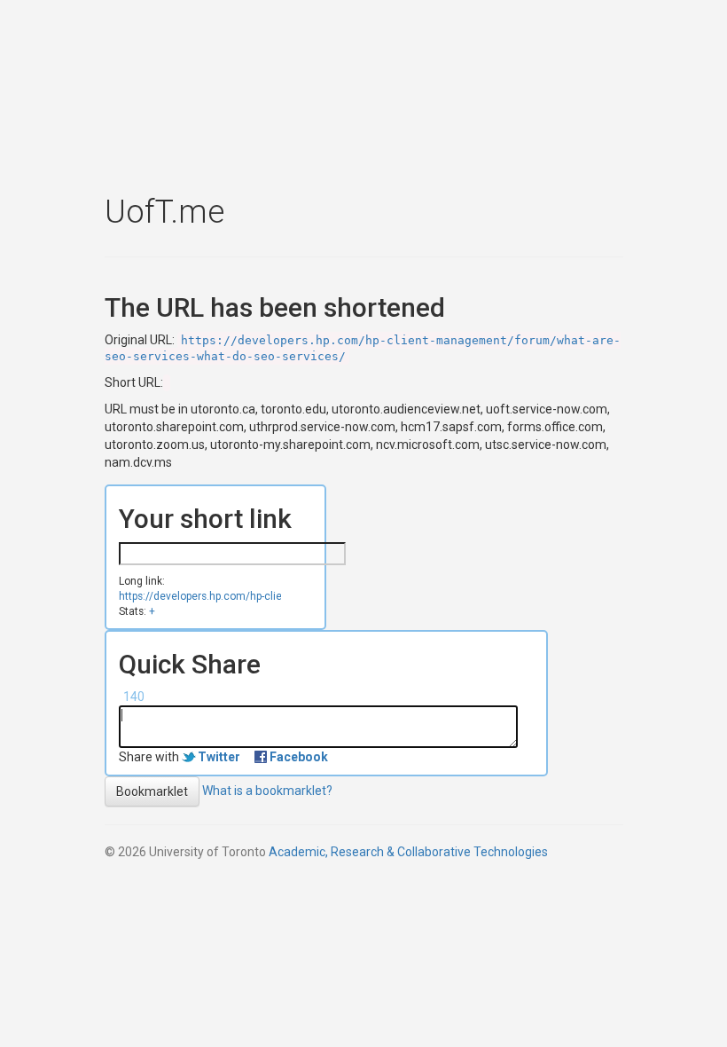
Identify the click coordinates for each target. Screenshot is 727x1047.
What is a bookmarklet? (267, 790)
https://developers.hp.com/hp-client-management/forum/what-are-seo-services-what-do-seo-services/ (200, 596)
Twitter (219, 757)
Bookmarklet (152, 791)
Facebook (299, 757)
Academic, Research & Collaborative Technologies (408, 852)
